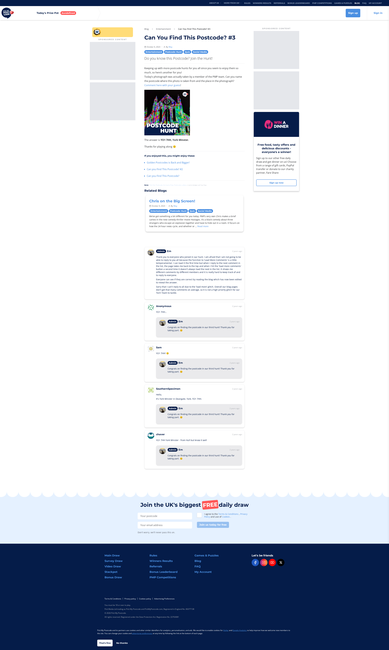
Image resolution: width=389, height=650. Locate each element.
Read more (202, 226)
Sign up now (276, 182)
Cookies (226, 516)
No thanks (122, 643)
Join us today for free (213, 524)
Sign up (353, 13)
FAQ (364, 3)
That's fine (105, 643)
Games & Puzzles (343, 3)
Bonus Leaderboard (298, 3)
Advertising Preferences (164, 598)
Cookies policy (145, 598)
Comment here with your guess (162, 85)
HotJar (226, 630)
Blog (357, 3)
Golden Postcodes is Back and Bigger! (168, 162)
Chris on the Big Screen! (172, 201)
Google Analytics (240, 630)
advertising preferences (142, 633)
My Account (375, 3)
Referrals (279, 3)
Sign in (378, 13)
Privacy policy (130, 598)
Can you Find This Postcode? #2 (165, 169)
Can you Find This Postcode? (163, 176)
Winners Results (262, 3)
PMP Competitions (322, 3)
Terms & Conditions (228, 514)
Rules (247, 3)
